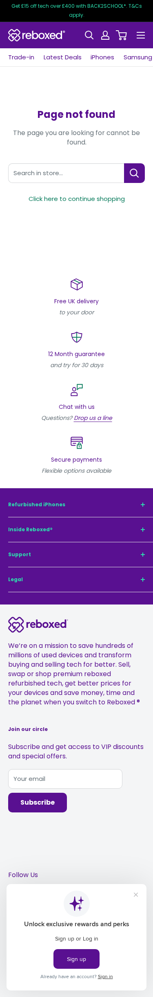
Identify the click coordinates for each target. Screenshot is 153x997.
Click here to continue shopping (77, 198)
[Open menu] (141, 35)
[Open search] (89, 35)
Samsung (138, 57)
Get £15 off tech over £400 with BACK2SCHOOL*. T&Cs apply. (76, 10)
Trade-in (21, 57)
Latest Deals (63, 57)
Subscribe (37, 802)
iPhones (102, 57)
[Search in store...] (134, 173)
